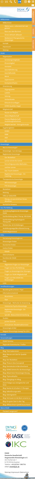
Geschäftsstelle (10, 73)
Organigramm (10, 89)
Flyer (6, 300)
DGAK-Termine (8, 341)
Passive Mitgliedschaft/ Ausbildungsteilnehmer (13, 120)
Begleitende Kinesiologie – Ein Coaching (15, 175)
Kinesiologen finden (10, 241)
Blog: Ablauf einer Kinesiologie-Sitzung (16, 373)
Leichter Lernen (10, 167)
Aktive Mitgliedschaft (12, 116)
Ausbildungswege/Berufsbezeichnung (16, 228)
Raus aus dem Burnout (13, 31)
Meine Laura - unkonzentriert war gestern (16, 27)
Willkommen (5, 19)
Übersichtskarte (8, 255)
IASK (6, 138)
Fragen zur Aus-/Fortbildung (14, 268)
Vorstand (8, 66)
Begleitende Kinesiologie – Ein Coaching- (15, 310)
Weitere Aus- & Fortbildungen (13, 225)
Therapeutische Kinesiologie (13, 179)
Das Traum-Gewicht (12, 171)
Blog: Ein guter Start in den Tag (13, 401)
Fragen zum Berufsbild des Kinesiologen (14, 279)
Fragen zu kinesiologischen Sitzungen (18, 271)
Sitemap (6, 50)
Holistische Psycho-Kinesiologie (16, 306)
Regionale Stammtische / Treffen (14, 344)
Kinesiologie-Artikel (9, 328)
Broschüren (9, 296)
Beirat (7, 76)
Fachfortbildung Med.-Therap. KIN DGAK (17, 216)
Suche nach (33, 44)
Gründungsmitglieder (12, 60)
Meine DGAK (5, 408)
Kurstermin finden (9, 245)
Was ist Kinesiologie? (10, 148)
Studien (5, 318)
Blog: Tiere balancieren (11, 351)
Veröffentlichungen (7, 286)
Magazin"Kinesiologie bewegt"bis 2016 (16, 331)
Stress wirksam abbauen (13, 35)
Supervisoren (9, 80)
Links (4, 283)
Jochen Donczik (10, 321)
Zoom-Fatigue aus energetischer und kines (16, 384)
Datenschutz (24, 472)
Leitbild (7, 93)
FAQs (4, 261)
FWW (6, 134)
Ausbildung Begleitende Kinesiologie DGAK (15, 212)
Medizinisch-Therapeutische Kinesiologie (14, 39)
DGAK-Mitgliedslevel (10, 232)
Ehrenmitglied (10, 63)
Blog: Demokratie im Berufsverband (15, 366)
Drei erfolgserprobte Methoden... (16, 164)
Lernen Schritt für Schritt (13, 161)
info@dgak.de (14, 466)
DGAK (3, 53)
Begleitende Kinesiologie (11, 154)
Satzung (7, 96)
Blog (2, 348)
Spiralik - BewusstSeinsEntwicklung (17, 315)
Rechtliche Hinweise (10, 204)
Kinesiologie (5, 144)
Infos (2, 235)
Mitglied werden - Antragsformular (17, 124)
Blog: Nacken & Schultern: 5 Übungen (16, 388)
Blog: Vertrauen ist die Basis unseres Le (16, 398)
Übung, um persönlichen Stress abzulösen (16, 200)
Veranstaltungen (6, 338)
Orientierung (7, 86)
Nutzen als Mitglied (11, 113)
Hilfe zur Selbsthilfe (9, 196)
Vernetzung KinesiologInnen (13, 238)
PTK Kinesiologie (10, 186)
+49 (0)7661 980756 (18, 464)
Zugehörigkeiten (8, 128)
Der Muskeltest (10, 157)
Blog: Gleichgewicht (9, 395)
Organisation (7, 57)
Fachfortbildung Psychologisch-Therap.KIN (14, 221)
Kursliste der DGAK (9, 258)
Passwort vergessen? (10, 411)
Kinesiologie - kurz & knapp (12, 151)
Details (7, 251)
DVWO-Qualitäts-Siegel (13, 106)
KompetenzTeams (11, 83)
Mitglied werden (33, 17)
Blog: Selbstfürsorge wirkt (12, 391)
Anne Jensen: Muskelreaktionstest (16, 325)
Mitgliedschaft (8, 109)
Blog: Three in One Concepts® (13, 363)
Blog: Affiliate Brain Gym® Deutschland (16, 405)
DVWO (7, 131)
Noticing (6, 192)
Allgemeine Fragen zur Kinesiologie (17, 265)
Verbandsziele (10, 99)
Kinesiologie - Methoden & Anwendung (16, 303)
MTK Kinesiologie (11, 183)
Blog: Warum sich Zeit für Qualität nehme (14, 355)
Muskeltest (6, 189)
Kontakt (33, 31)
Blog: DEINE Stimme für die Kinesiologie (17, 370)
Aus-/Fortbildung (6, 208)
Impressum (7, 47)
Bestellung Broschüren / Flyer (13, 290)
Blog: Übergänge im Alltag (12, 379)
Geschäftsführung (11, 70)
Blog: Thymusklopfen (10, 376)
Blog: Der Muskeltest (10, 360)
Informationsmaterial (10, 293)
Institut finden (8, 248)
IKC (6, 141)
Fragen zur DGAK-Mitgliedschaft (16, 274)
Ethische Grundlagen (12, 103)
